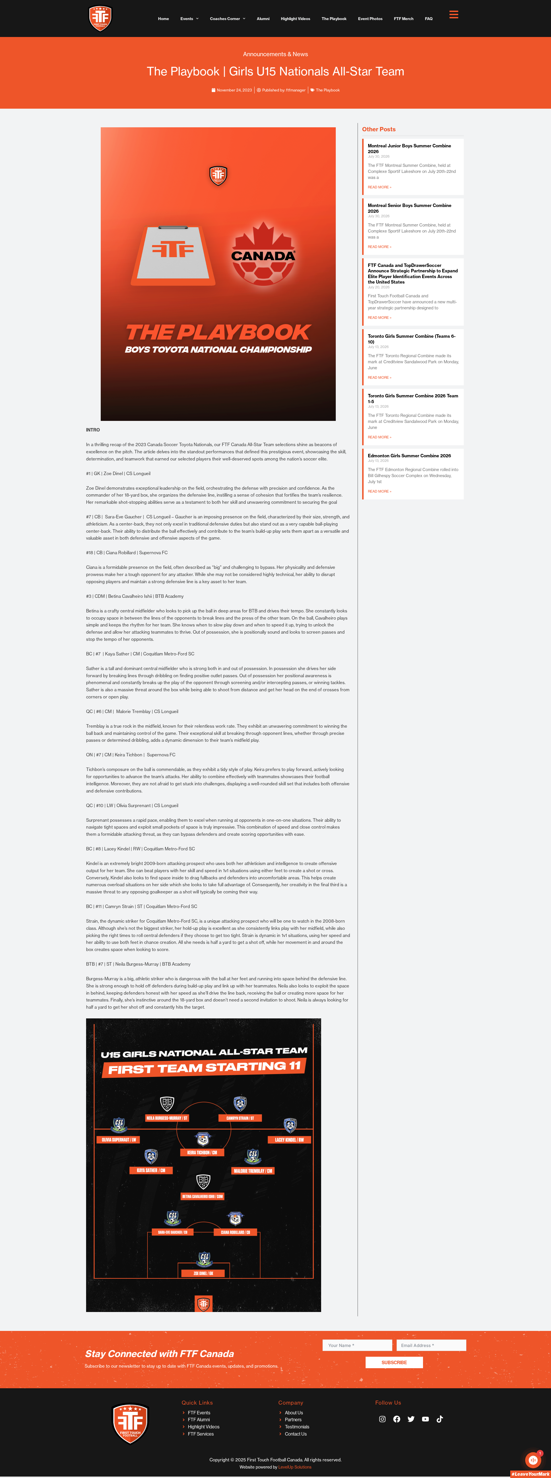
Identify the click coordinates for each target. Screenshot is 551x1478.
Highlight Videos (295, 18)
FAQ (428, 18)
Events (187, 18)
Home (163, 18)
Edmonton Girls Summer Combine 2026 (409, 455)
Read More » (379, 187)
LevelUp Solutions (294, 1467)
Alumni (263, 18)
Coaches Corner (225, 18)
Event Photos (370, 18)
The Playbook (334, 18)
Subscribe (394, 1362)
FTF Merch (404, 18)
